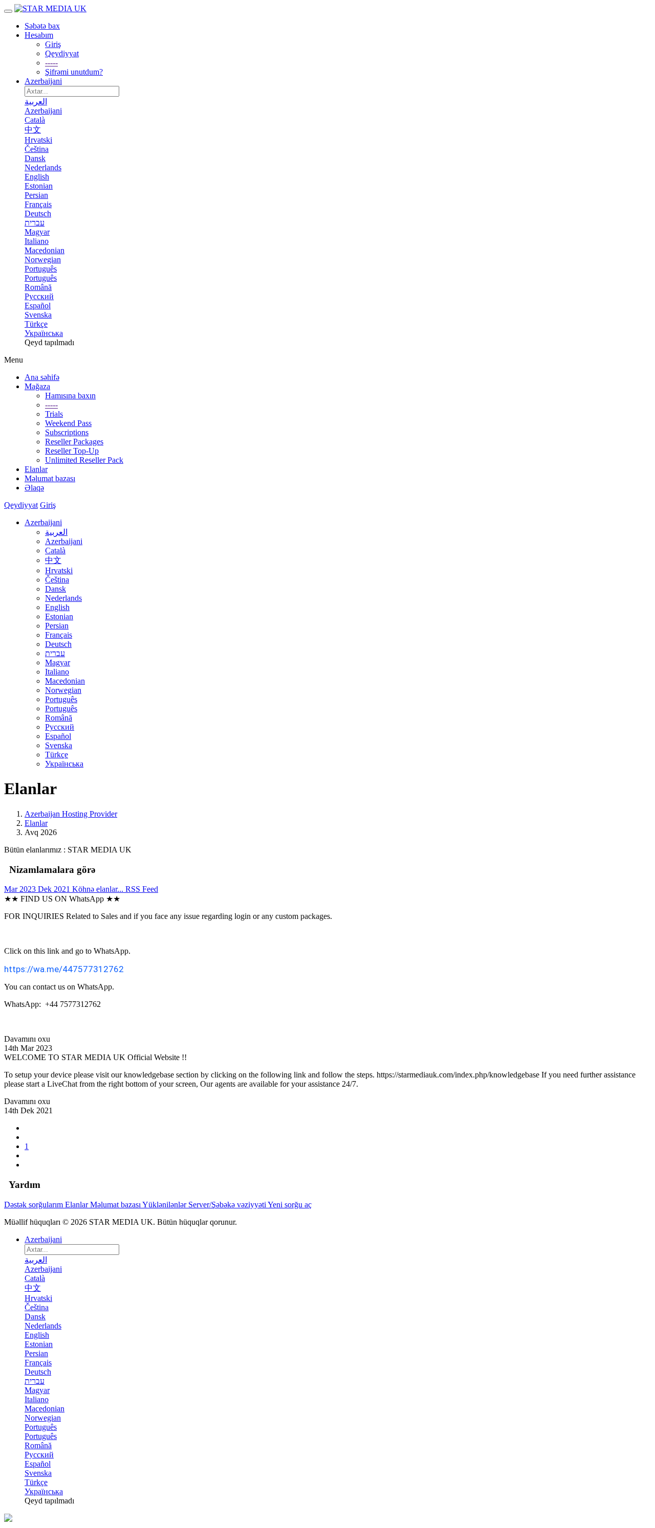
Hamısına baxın (70, 395)
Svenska (58, 745)
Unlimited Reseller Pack (84, 460)
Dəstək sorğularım (34, 1204)
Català (55, 550)
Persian (57, 625)
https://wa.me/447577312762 (64, 969)
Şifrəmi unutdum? (74, 72)
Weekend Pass (68, 423)
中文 (53, 560)
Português (61, 699)
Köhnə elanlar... (98, 889)
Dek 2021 (55, 889)
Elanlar (36, 823)
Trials (54, 414)
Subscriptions (67, 432)
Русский (59, 727)
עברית (55, 653)
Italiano (57, 671)
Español (58, 736)
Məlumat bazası (116, 1204)
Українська (64, 763)
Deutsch (58, 644)
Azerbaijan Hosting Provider (71, 814)
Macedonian (65, 681)
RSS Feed (141, 889)
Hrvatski (59, 570)
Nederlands (63, 598)
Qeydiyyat (62, 53)
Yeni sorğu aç (290, 1204)
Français (58, 635)
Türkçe (56, 754)
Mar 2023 (21, 889)
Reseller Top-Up (72, 450)
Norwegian (63, 690)
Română (58, 717)
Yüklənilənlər (165, 1204)
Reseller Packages (74, 441)
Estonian (59, 616)
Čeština (57, 579)
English (57, 607)
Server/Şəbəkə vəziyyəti (228, 1204)
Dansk (55, 589)
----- (51, 62)
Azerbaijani (43, 81)
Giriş (53, 44)
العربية (56, 532)
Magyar (57, 662)
